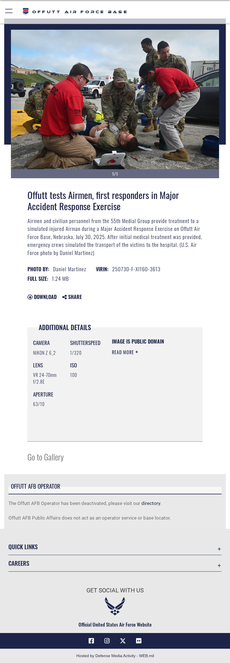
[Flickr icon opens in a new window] (138, 641)
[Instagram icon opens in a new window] (107, 641)
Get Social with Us (115, 590)
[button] (9, 12)
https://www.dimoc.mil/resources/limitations (151, 419)
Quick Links (23, 546)
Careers (18, 563)
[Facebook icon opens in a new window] (91, 641)
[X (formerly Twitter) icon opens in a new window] (123, 641)
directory (150, 503)
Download (45, 296)
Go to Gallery (45, 457)
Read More (123, 352)
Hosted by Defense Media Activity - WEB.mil (115, 655)
